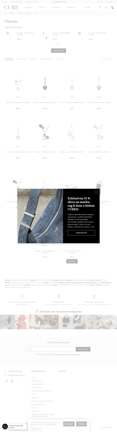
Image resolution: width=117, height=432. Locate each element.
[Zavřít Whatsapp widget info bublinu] (26, 424)
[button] (5, 426)
